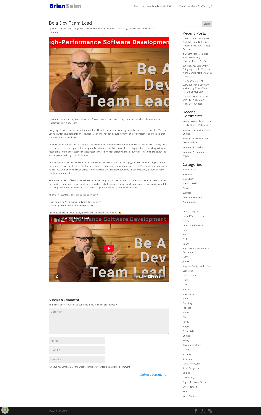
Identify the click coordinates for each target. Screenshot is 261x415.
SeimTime (187, 359)
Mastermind (188, 294)
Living (185, 279)
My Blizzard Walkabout (197, 125)
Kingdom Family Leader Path (157, 6)
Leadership (188, 270)
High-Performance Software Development (95, 28)
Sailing (186, 349)
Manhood (187, 289)
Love (185, 284)
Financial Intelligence (193, 225)
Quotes (186, 335)
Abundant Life (189, 169)
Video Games (189, 396)
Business (187, 192)
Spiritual (186, 372)
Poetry (186, 321)
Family (186, 220)
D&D (185, 206)
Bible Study (188, 178)
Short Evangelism (191, 368)
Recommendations (192, 344)
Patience (187, 307)
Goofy (186, 243)
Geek (185, 234)
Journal (186, 261)
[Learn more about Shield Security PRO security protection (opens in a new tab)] (5, 410)
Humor (186, 256)
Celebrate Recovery (192, 197)
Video (185, 391)
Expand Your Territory (193, 216)
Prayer (186, 326)
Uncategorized (190, 386)
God (136, 6)
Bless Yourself (190, 183)
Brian (54, 28)
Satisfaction (198, 147)
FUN (185, 229)
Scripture (187, 354)
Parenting (187, 303)
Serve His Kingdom (192, 363)
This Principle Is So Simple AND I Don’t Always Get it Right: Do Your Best (195, 100)
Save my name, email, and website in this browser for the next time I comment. (91, 366)
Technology (123, 28)
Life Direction (189, 275)
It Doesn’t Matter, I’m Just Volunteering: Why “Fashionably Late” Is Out (195, 57)
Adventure (188, 174)
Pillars (185, 317)
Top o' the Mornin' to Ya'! (142, 28)
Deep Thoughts (190, 211)
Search (207, 23)
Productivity (188, 331)
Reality (186, 340)
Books (186, 188)
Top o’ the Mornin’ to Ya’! (192, 6)
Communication (190, 202)
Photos (186, 312)
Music (185, 298)
